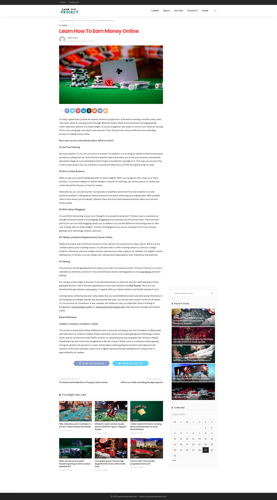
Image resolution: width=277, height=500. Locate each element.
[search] (215, 10)
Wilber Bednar (72, 38)
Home (63, 2)
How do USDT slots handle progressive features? (142, 462)
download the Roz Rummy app (110, 307)
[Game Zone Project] (69, 10)
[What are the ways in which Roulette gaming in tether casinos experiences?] (75, 448)
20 (193, 444)
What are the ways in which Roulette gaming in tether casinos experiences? (74, 464)
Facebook (73, 323)
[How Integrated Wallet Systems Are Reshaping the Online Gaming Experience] (193, 354)
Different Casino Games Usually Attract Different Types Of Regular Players (111, 427)
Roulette (193, 10)
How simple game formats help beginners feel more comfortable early (110, 464)
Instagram (85, 323)
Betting (179, 10)
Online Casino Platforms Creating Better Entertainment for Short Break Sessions (145, 427)
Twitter (94, 323)
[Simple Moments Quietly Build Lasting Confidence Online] (193, 391)
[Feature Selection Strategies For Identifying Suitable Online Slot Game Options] (193, 336)
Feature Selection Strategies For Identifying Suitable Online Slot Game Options (193, 340)
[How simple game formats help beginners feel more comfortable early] (111, 448)
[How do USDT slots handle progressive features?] (146, 448)
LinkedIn (63, 323)
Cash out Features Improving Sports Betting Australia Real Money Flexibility (191, 377)
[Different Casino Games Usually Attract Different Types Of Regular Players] (111, 411)
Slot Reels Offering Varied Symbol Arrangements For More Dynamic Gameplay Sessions (188, 321)
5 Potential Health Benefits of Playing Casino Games (83, 382)
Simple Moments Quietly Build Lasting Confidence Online (190, 395)
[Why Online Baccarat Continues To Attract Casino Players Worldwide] (75, 411)
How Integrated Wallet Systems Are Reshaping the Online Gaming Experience (191, 359)
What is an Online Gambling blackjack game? (142, 382)
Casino (155, 10)
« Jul (174, 460)
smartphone (145, 271)
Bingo (166, 10)
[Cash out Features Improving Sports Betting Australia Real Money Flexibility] (193, 373)
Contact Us (74, 2)
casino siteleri (7, 491)
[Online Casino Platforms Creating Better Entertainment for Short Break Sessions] (146, 411)
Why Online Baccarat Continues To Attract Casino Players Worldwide (75, 425)
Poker (205, 10)
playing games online (82, 307)
